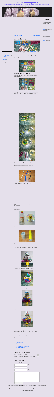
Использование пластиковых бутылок (22, 345)
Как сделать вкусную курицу (20, 347)
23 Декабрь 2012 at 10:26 (20, 354)
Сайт (28, 369)
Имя (28, 364)
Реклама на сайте (28, 6)
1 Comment (24, 39)
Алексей (44, 40)
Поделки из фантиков (19, 342)
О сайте (15, 6)
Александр (44, 29)
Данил (43, 28)
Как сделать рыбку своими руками (21, 343)
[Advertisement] (27, 26)
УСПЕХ (4, 62)
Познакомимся (21, 6)
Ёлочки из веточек (36, 35)
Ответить (26, 354)
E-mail (29, 367)
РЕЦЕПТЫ (4, 59)
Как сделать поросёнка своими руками (22, 346)
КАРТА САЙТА (9, 6)
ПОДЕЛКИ (4, 56)
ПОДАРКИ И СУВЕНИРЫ (6, 55)
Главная (4, 6)
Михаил (44, 24)
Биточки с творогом (18, 35)
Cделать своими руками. (27, 2)
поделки (18, 333)
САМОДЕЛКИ (5, 60)
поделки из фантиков (33, 51)
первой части (31, 92)
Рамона (44, 34)
